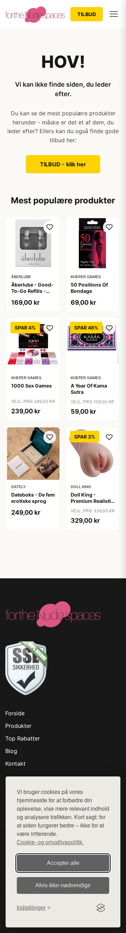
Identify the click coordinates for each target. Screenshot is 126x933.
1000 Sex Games (31, 386)
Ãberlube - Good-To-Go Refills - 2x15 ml (32, 291)
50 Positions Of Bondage (89, 288)
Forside (14, 713)
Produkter (18, 725)
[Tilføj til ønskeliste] (49, 227)
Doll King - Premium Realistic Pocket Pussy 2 (92, 501)
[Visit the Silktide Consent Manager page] (100, 907)
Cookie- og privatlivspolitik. (50, 842)
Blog (11, 750)
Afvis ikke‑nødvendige (63, 885)
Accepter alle (63, 863)
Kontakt (15, 763)
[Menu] (114, 14)
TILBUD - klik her (63, 164)
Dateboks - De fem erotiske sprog (33, 498)
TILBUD (86, 14)
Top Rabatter (22, 738)
